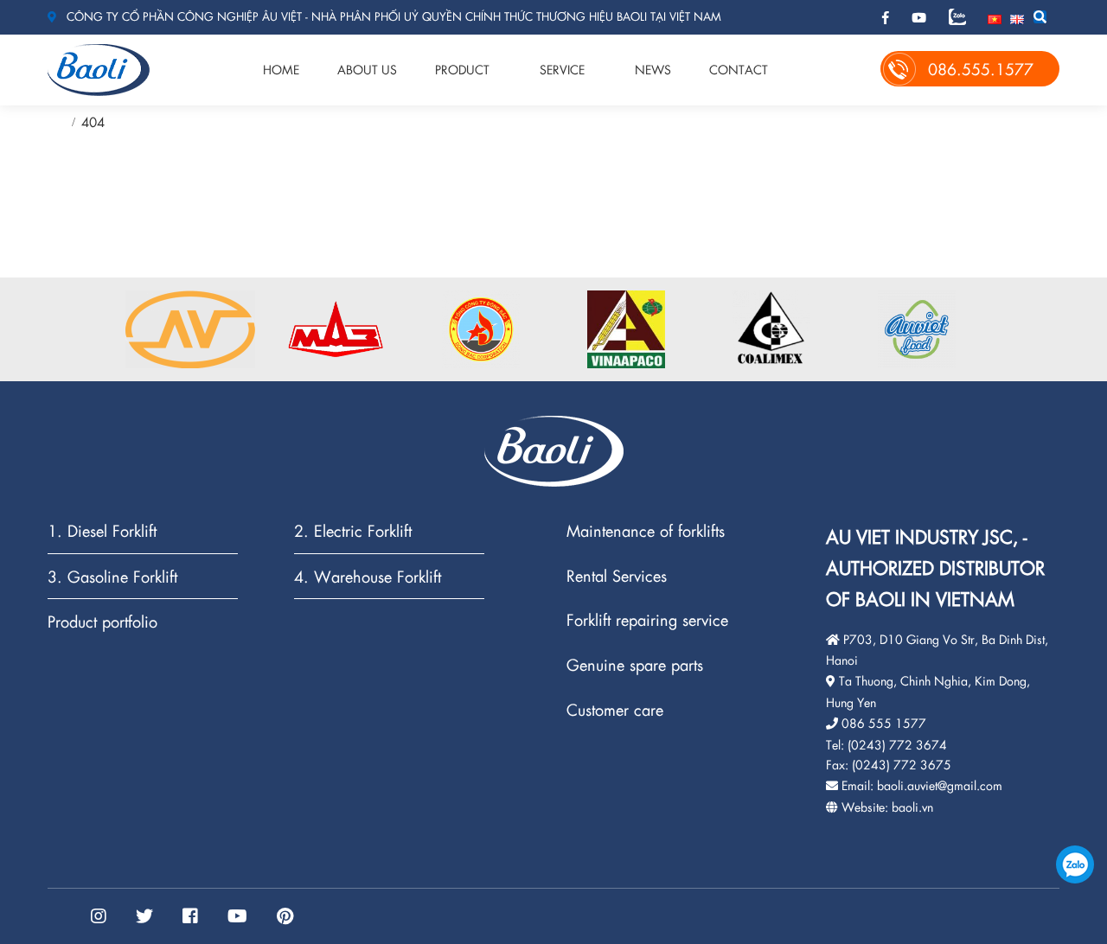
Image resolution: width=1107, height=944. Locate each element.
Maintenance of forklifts (645, 531)
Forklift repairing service (647, 620)
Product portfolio (102, 621)
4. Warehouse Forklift (367, 577)
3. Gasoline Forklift (112, 577)
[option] (190, 329)
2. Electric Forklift (353, 531)
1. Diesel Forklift (102, 531)
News (653, 69)
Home (281, 69)
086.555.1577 (1075, 864)
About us (367, 69)
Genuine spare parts (634, 665)
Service (562, 69)
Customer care (614, 709)
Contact (738, 69)
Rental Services (616, 576)
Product (462, 69)
